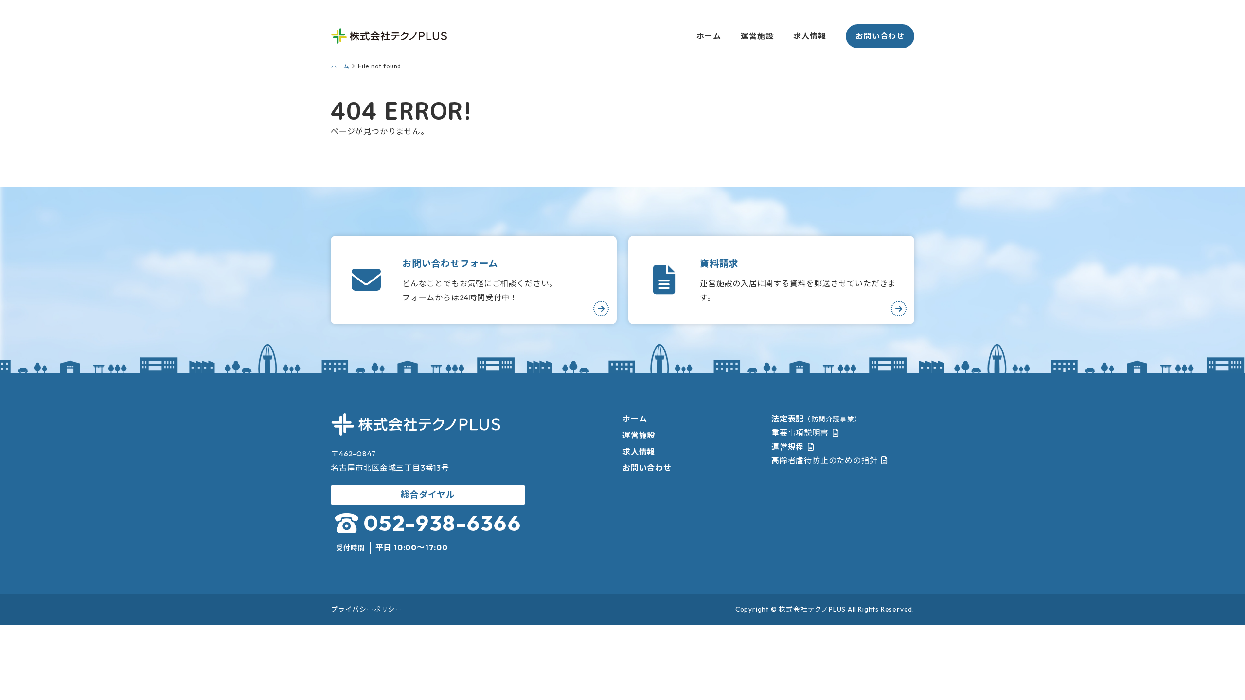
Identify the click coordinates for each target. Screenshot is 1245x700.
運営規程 (787, 447)
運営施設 (757, 36)
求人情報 (809, 36)
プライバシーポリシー (367, 609)
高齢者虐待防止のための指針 (824, 460)
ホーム (708, 36)
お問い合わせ (880, 36)
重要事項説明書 (800, 433)
